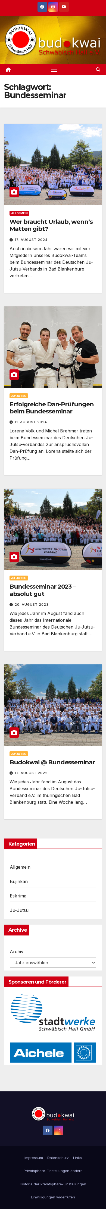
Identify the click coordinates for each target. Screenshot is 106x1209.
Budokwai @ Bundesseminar (52, 762)
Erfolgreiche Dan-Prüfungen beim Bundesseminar (51, 408)
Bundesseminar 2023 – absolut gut (43, 590)
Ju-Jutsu (18, 395)
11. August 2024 (31, 422)
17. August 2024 (31, 240)
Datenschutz (58, 1157)
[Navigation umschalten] (54, 69)
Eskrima (18, 896)
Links (77, 1157)
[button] (98, 69)
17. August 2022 (31, 773)
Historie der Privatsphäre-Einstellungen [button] (53, 1184)
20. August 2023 (32, 604)
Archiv (16, 951)
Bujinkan (19, 881)
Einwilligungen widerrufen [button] (53, 1197)
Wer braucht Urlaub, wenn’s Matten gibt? (51, 225)
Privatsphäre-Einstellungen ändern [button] (53, 1171)
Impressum (33, 1157)
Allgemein (19, 213)
